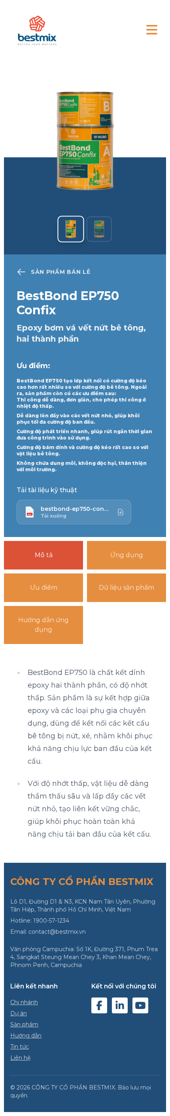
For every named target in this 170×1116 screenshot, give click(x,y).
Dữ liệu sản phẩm (126, 587)
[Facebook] (99, 1005)
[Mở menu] (152, 30)
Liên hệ (20, 1057)
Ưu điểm (43, 587)
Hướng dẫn (26, 1035)
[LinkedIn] (120, 1005)
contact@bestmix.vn (57, 931)
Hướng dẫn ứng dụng (43, 624)
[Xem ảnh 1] (70, 229)
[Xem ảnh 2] (99, 229)
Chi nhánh (24, 1002)
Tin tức (19, 1046)
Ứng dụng (126, 555)
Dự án (18, 1013)
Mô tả (44, 555)
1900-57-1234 (51, 920)
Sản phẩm (24, 1024)
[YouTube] (140, 1005)
